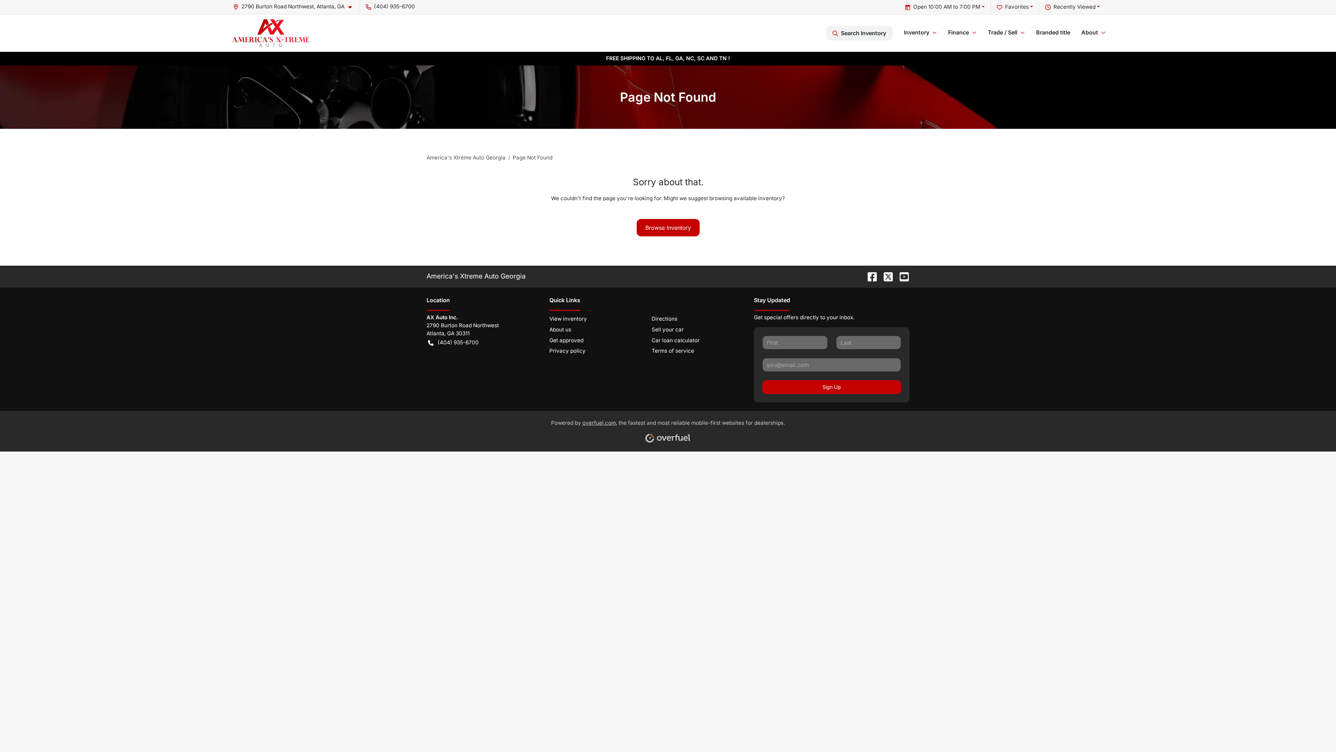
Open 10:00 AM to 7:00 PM (946, 6)
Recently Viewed (1074, 6)
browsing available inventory (745, 198)
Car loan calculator (676, 340)
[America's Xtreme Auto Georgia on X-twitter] (885, 276)
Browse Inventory (668, 227)
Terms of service (673, 350)
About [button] (1089, 32)
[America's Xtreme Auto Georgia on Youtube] (901, 276)
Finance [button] (958, 32)
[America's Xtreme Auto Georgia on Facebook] (869, 276)
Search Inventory (863, 33)
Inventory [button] (916, 32)
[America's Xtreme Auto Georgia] (270, 33)
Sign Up (831, 387)
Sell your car (668, 329)
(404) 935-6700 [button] (394, 6)
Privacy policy (567, 350)
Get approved (566, 340)
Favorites (1017, 6)
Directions (664, 318)
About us (560, 329)
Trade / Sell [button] (1002, 32)
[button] (295, 7)
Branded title (1053, 32)
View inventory (568, 318)
